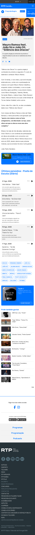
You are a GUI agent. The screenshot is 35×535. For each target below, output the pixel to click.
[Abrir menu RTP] (17, 1)
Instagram (13, 459)
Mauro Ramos (21, 270)
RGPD (3, 517)
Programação (17, 433)
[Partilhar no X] (6, 62)
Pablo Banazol (7, 277)
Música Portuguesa (24, 273)
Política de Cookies (20, 526)
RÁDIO (3, 472)
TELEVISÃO (4, 470)
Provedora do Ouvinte (8, 498)
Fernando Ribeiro (16, 263)
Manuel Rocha (27, 266)
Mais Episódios (25, 161)
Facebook (3, 459)
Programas (17, 427)
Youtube (18, 459)
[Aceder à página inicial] (11, 6)
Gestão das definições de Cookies (12, 520)
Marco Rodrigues (8, 270)
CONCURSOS (5, 486)
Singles (5, 280)
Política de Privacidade (7, 526)
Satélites (4, 503)
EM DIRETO (4, 482)
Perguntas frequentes (9, 489)
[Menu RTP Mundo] (33, 6)
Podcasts (17, 438)
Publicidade (11, 527)
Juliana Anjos (15, 266)
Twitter (8, 459)
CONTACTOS (5, 494)
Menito (4, 273)
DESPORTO (4, 467)
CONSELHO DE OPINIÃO (8, 510)
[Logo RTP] (10, 450)
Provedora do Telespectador (11, 496)
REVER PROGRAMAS (7, 484)
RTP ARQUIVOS (5, 474)
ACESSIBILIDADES (6, 501)
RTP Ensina (4, 477)
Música (12, 273)
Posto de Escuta (21, 277)
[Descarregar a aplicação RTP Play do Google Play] (21, 419)
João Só (5, 266)
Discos (4, 263)
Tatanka (22, 280)
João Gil (27, 263)
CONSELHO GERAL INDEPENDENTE (11, 508)
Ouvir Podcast (26, 303)
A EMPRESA (4, 506)
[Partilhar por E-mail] (9, 62)
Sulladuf (13, 280)
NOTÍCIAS (4, 465)
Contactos (5, 491)
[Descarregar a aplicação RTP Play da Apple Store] (13, 419)
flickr (22, 459)
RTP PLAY (4, 479)
